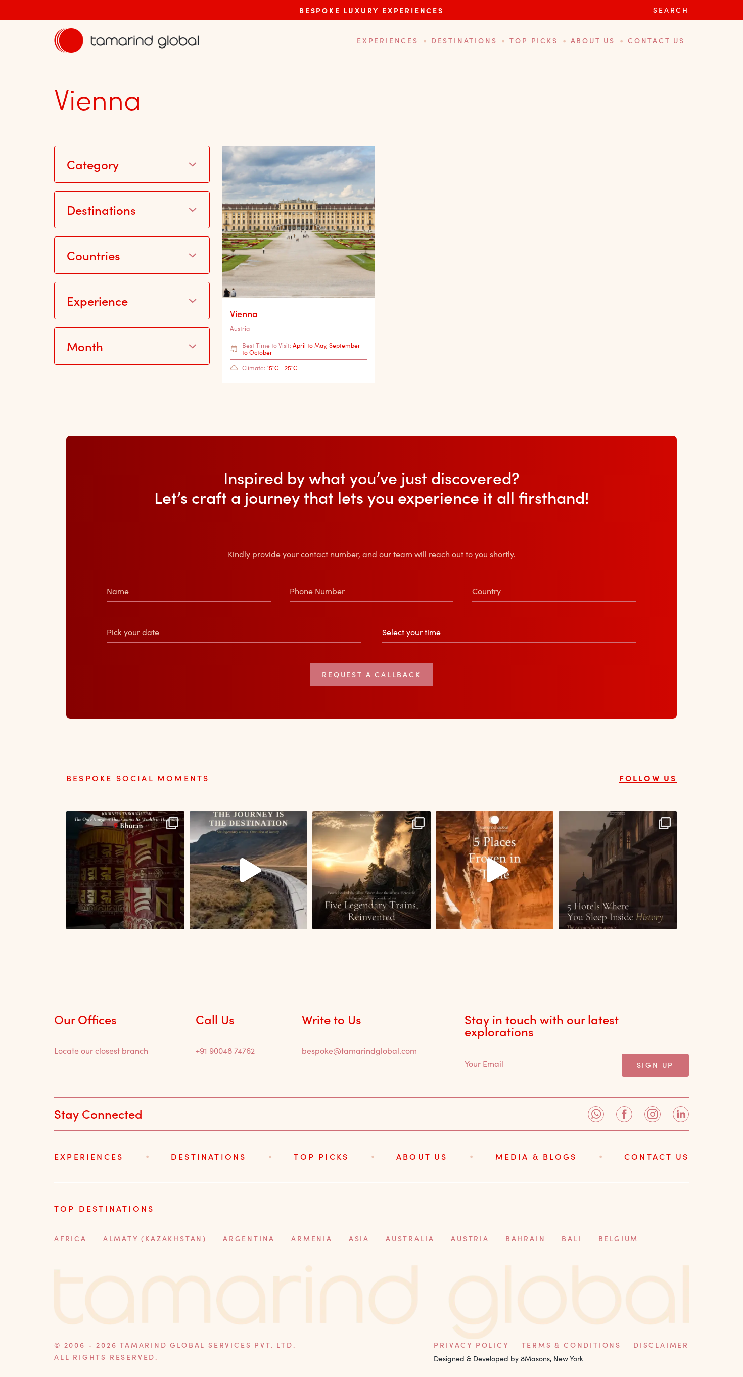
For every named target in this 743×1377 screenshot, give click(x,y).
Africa (70, 1238)
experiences (388, 40)
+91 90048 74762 (225, 1050)
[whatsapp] (596, 1114)
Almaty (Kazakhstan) (155, 1238)
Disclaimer (661, 1345)
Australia (410, 1238)
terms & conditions (571, 1345)
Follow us (648, 777)
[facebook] (624, 1114)
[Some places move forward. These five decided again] (495, 870)
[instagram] (652, 1114)
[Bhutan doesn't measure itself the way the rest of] (125, 870)
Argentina (249, 1238)
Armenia (312, 1238)
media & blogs (536, 1156)
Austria (240, 328)
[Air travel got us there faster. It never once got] (371, 870)
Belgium (618, 1238)
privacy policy (471, 1345)
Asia (359, 1238)
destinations (464, 40)
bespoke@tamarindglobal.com (359, 1050)
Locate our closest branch (101, 1050)
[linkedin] (681, 1114)
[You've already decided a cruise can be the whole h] (249, 870)
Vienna (244, 313)
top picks (533, 40)
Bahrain (525, 1238)
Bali (572, 1238)
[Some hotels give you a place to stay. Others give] (618, 870)
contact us (656, 40)
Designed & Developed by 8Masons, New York (508, 1358)
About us (593, 40)
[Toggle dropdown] (192, 164)
